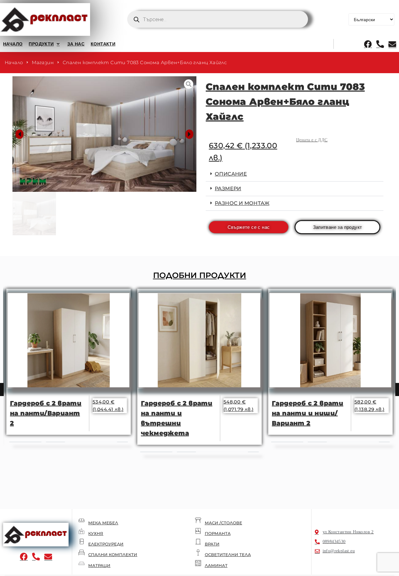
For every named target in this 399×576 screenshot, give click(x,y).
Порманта (218, 533)
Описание (231, 174)
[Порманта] (198, 531)
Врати (212, 543)
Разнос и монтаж (242, 203)
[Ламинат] (198, 563)
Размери (228, 188)
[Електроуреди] (81, 542)
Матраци (99, 565)
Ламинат (216, 565)
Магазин (43, 62)
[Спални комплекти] (81, 552)
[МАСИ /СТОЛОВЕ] (198, 520)
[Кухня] (81, 531)
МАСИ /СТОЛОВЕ (223, 522)
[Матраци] (81, 563)
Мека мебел (103, 522)
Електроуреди (105, 543)
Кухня (95, 533)
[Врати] (198, 542)
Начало (14, 62)
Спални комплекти (112, 554)
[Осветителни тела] (198, 552)
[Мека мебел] (81, 520)
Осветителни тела (228, 554)
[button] (45, 44)
